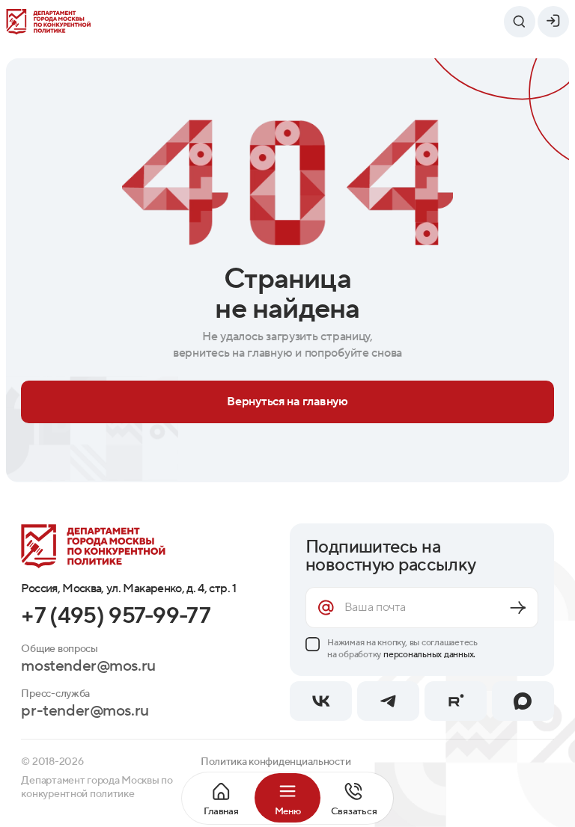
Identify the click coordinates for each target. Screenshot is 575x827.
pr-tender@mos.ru (84, 711)
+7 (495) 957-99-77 (115, 616)
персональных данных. (429, 654)
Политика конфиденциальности (276, 762)
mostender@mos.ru (88, 666)
